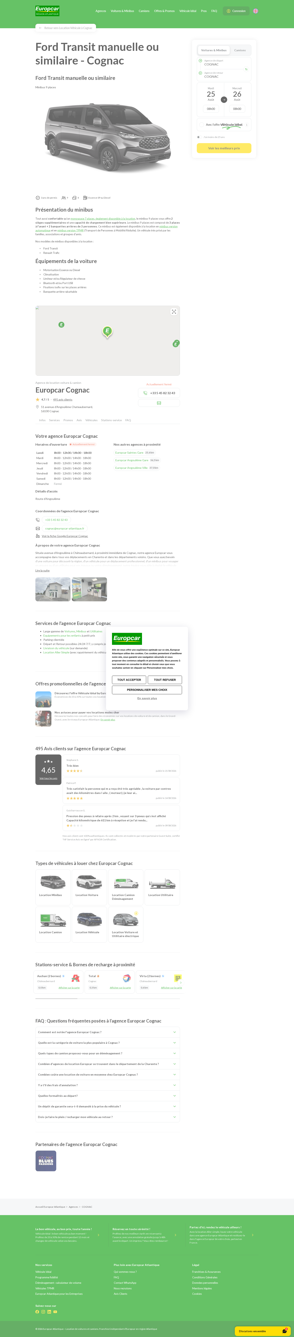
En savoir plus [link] (147, 698)
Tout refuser (165, 679)
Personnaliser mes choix (147, 690)
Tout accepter (129, 679)
